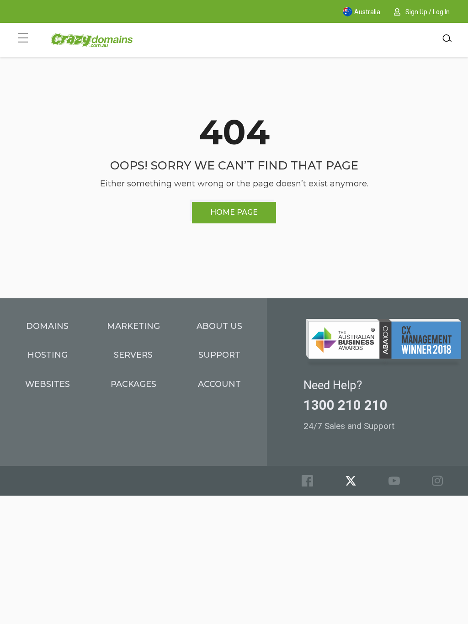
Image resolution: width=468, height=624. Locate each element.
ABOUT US (219, 326)
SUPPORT (219, 355)
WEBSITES (47, 384)
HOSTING (47, 355)
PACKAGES (133, 384)
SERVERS (133, 355)
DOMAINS (47, 326)
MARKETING (133, 326)
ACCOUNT (219, 384)
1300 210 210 (345, 405)
